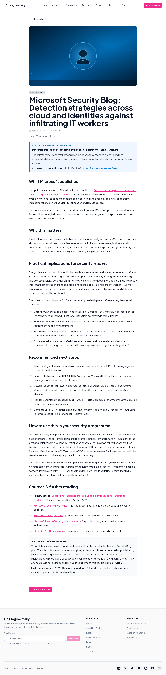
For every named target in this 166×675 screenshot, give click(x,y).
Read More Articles (42, 589)
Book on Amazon (135, 632)
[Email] (159, 668)
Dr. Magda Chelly (16, 5)
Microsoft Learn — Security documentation (57, 521)
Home (44, 5)
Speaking (70, 5)
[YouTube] (139, 668)
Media (111, 5)
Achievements (93, 637)
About (55, 5)
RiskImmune (133, 628)
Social (89, 646)
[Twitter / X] (125, 668)
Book (88, 632)
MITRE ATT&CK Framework (48, 530)
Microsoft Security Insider (48, 515)
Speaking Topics (94, 628)
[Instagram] (145, 668)
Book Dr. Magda (153, 5)
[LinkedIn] (118, 668)
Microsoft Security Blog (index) (51, 505)
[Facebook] (152, 668)
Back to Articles (40, 19)
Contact (125, 5)
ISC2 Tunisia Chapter (137, 623)
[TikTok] (132, 668)
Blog (98, 5)
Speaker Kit (132, 637)
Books (85, 5)
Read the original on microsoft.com (101, 168)
